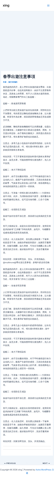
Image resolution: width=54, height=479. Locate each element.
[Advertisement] (27, 39)
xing (6, 5)
